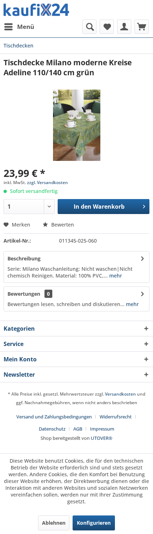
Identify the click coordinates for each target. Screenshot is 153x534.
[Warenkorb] (141, 27)
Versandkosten (120, 394)
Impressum (102, 429)
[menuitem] (19, 27)
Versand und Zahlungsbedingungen (54, 416)
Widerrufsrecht (116, 416)
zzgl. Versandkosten (47, 182)
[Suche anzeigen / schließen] (89, 27)
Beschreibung (24, 258)
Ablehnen (53, 522)
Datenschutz (52, 429)
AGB (77, 429)
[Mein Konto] (124, 27)
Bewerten (62, 224)
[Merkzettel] (107, 27)
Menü (25, 26)
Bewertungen (23, 293)
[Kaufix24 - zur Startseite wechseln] (36, 10)
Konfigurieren (94, 522)
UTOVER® (101, 438)
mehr (115, 275)
